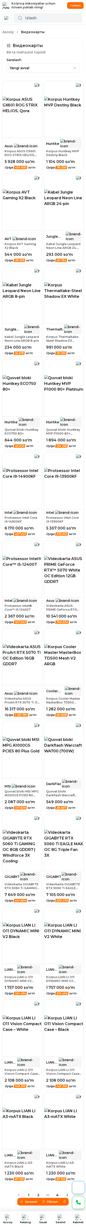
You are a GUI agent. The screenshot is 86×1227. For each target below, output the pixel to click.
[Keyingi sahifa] (67, 1195)
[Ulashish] (64, 1202)
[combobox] (43, 68)
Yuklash (75, 5)
